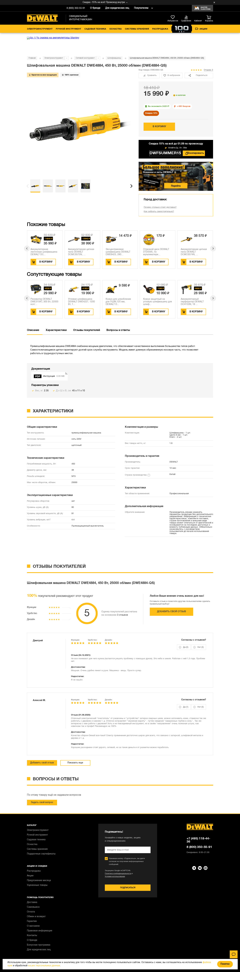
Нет (200, 647)
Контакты (32, 935)
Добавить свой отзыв (171, 612)
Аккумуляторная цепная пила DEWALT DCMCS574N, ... (194, 252)
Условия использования (115, 876)
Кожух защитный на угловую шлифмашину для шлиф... (157, 301)
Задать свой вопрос (42, 802)
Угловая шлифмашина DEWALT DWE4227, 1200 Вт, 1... (81, 301)
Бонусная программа (38, 945)
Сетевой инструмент (85, 58)
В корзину (159, 127)
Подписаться (127, 888)
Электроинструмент (40, 29)
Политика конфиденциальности (118, 873)
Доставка (32, 902)
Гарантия (32, 921)
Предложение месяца (39, 880)
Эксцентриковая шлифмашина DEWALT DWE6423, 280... (118, 252)
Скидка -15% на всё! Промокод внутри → (95, 2)
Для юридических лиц (117, 8)
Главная (32, 58)
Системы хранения (137, 29)
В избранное (174, 75)
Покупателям (141, 8)
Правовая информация (39, 931)
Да (185, 647)
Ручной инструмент (68, 29)
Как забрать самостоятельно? (159, 212)
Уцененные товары (37, 885)
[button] (27, 186)
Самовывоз (33, 907)
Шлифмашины (114, 58)
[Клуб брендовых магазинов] (202, 8)
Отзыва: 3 (208, 70)
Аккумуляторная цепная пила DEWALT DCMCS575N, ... (81, 252)
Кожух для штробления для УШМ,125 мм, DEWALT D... (118, 301)
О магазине (33, 926)
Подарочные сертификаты (41, 854)
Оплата (31, 912)
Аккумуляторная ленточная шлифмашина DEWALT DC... (44, 252)
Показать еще (75, 763)
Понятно (225, 964)
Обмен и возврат (36, 917)
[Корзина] (210, 17)
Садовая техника (95, 29)
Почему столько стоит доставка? (160, 207)
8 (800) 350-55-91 (76, 8)
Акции (203, 29)
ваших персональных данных (44, 966)
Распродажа (160, 29)
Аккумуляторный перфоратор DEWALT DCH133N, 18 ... (192, 301)
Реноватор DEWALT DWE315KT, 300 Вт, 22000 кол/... (44, 301)
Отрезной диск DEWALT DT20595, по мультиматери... (156, 252)
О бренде (95, 8)
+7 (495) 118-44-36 (198, 840)
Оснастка (115, 29)
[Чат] (234, 954)
